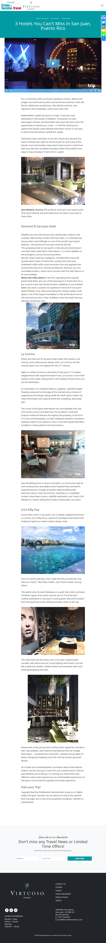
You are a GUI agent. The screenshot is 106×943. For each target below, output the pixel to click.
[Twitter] (103, 22)
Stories (58, 887)
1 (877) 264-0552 (63, 917)
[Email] (103, 30)
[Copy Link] (103, 34)
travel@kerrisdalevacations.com (69, 919)
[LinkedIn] (103, 26)
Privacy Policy (67, 850)
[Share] (103, 39)
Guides (58, 890)
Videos (58, 900)
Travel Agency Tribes (65, 935)
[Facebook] (103, 18)
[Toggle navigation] (102, 5)
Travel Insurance (63, 894)
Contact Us (60, 884)
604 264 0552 (64, 915)
